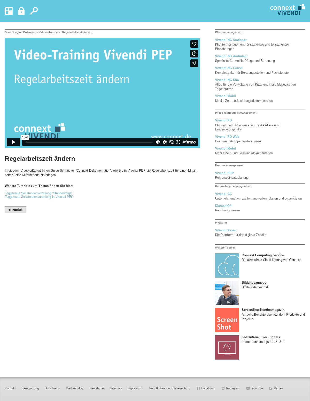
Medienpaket (75, 388)
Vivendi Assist (226, 230)
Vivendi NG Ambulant (231, 56)
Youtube (257, 388)
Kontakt (10, 388)
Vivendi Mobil (225, 96)
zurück (17, 210)
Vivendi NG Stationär (231, 40)
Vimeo (278, 388)
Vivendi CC (223, 194)
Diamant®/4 (223, 206)
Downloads (52, 388)
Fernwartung (30, 388)
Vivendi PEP (224, 173)
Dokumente (30, 32)
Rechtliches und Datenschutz (169, 388)
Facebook (208, 388)
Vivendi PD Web (227, 136)
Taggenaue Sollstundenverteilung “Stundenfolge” (38, 193)
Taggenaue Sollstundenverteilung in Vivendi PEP (39, 197)
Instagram (233, 388)
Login (17, 32)
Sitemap (116, 388)
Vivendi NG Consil (229, 68)
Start (8, 32)
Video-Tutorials (50, 32)
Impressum (135, 388)
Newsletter (96, 388)
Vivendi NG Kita (227, 80)
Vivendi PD (223, 120)
